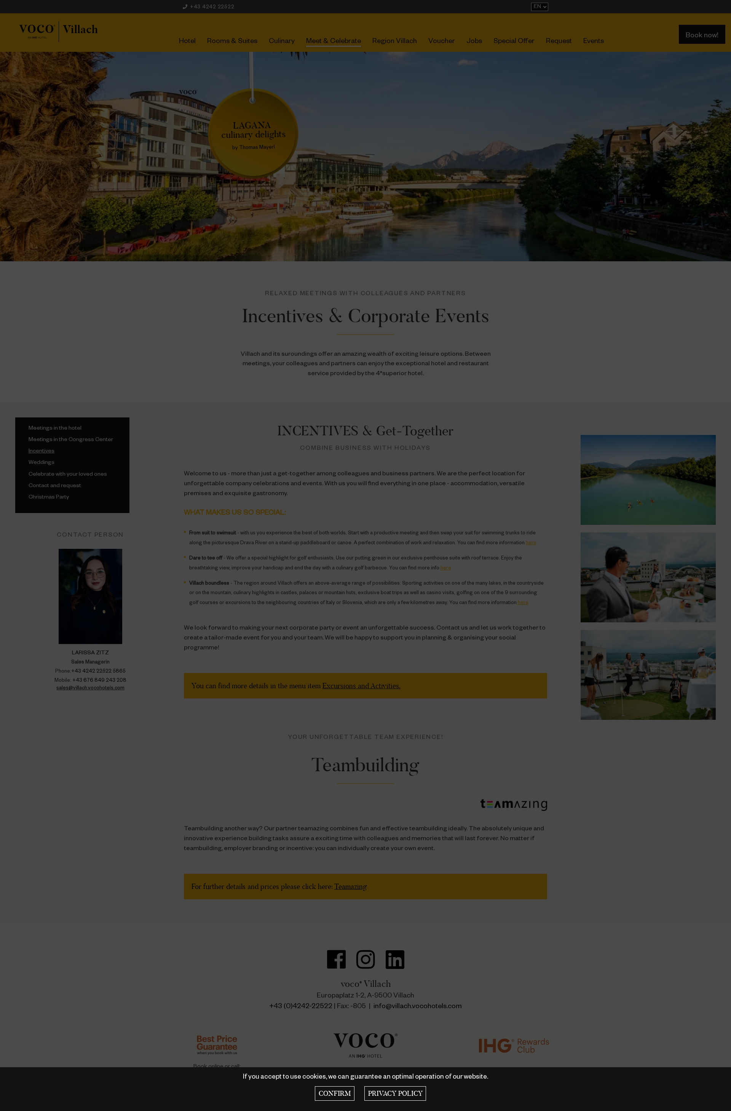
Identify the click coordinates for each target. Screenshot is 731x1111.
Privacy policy (395, 1093)
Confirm (335, 1093)
